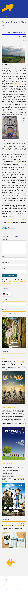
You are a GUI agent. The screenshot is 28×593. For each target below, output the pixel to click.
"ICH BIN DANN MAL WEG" (7, 463)
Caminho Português (6, 527)
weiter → (24, 219)
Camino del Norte (18, 525)
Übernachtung (22, 197)
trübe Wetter (5, 149)
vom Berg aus (22, 145)
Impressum (17, 579)
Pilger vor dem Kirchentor (12, 162)
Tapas (23, 179)
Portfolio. (16, 590)
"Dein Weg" (4, 358)
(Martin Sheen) (20, 361)
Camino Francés (7, 525)
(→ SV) (24, 159)
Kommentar (5, 239)
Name (3, 256)
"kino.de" (4, 481)
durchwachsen (13, 85)
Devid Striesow (17, 478)
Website (3, 268)
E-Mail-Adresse (5, 262)
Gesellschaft (16, 83)
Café (20, 176)
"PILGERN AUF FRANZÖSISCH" (8, 407)
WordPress (10, 590)
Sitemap (10, 222)
